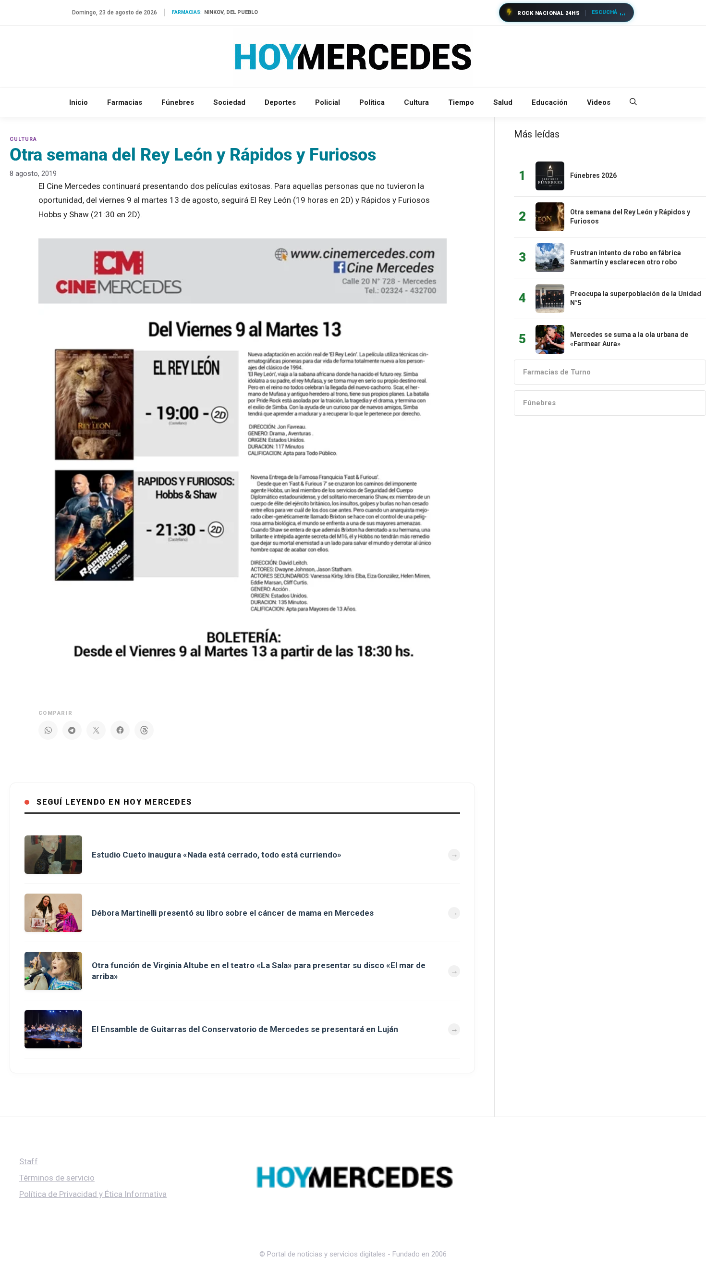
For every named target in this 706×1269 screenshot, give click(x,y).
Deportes (280, 102)
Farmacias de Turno (557, 372)
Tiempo (461, 102)
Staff (28, 1161)
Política (372, 102)
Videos (598, 102)
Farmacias (124, 102)
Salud (502, 102)
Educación (550, 102)
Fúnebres (177, 102)
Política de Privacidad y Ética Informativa (93, 1194)
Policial (327, 102)
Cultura (416, 102)
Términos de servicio (57, 1177)
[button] (633, 102)
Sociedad (229, 102)
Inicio (78, 102)
